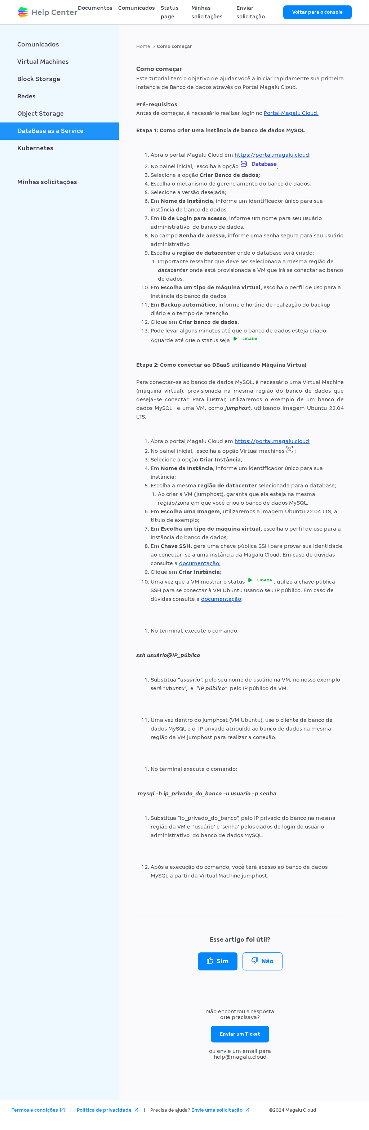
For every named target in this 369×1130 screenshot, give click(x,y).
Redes (26, 96)
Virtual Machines (43, 61)
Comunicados (136, 8)
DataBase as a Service (50, 131)
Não (267, 961)
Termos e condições (35, 1110)
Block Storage (38, 79)
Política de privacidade (104, 1110)
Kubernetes (35, 148)
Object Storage (40, 113)
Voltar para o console (317, 12)
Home (143, 46)
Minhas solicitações (47, 182)
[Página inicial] (47, 12)
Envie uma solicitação (217, 1110)
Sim (222, 961)
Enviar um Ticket (240, 1034)
